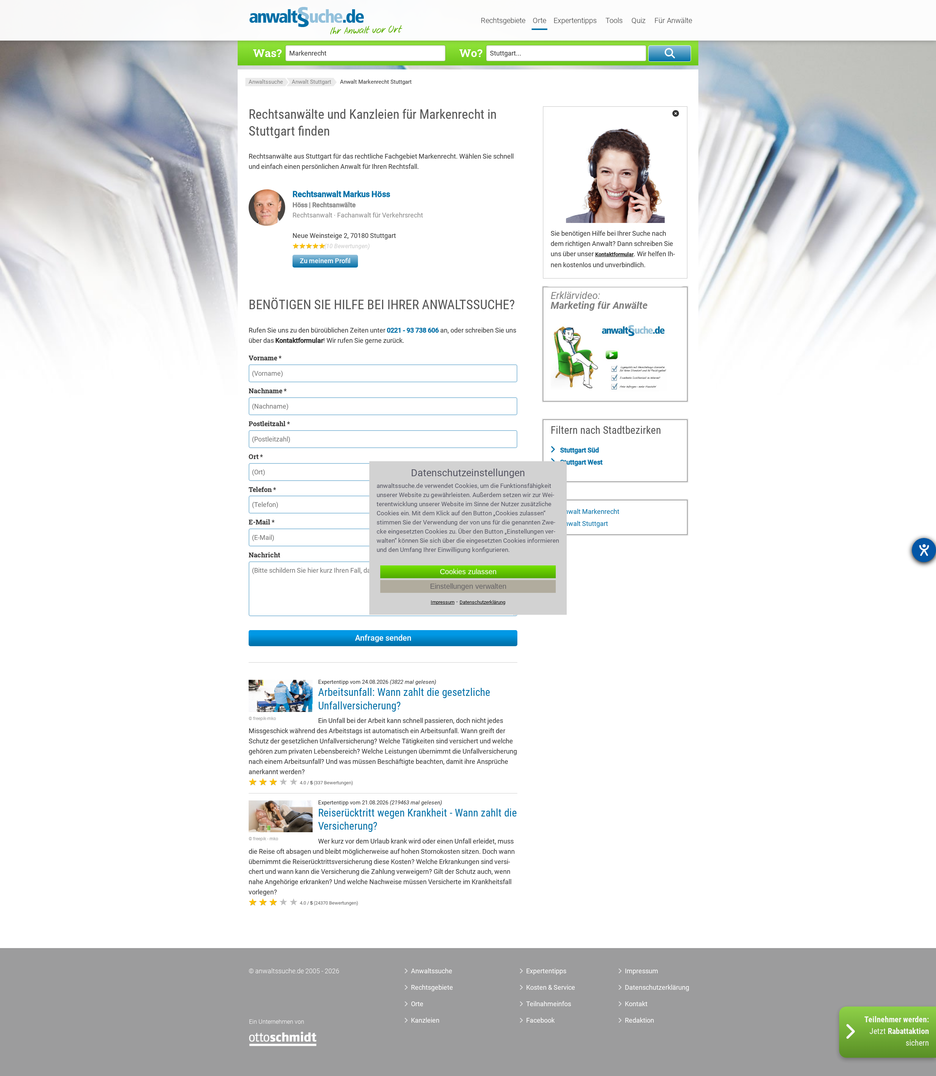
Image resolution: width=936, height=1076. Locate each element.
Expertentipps (575, 21)
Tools (614, 21)
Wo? (470, 53)
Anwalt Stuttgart (311, 82)
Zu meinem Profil (325, 261)
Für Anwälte (673, 21)
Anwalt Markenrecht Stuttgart (376, 82)
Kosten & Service (550, 987)
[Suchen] (669, 53)
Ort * (256, 456)
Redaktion (639, 1020)
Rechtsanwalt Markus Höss (341, 194)
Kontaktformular (614, 254)
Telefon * (262, 489)
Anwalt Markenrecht (589, 511)
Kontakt (636, 1004)
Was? (267, 53)
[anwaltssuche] (326, 34)
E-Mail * (262, 522)
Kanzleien (425, 1020)
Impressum (641, 971)
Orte (539, 21)
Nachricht (264, 554)
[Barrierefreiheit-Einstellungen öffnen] (924, 550)
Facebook (540, 1020)
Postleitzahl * (269, 423)
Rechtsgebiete (503, 21)
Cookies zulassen (468, 572)
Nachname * (268, 390)
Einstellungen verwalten (468, 586)
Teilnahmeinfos (548, 1004)
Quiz (638, 21)
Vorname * (265, 357)
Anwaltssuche (266, 82)
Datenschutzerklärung (649, 987)
